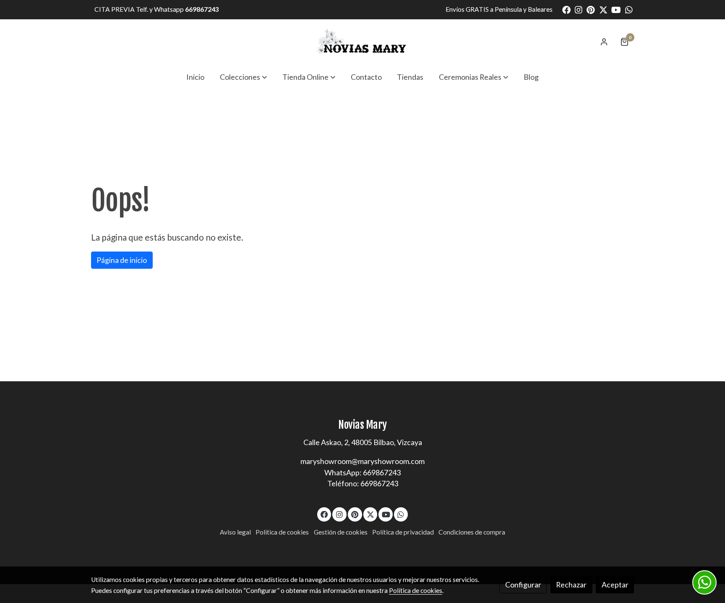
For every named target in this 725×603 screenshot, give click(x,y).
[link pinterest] (591, 9)
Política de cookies (282, 532)
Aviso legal (235, 532)
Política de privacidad (403, 532)
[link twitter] (603, 9)
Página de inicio (121, 260)
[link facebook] (566, 9)
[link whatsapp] (629, 9)
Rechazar (571, 584)
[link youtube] (616, 9)
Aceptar (615, 584)
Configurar (523, 584)
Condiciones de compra (471, 532)
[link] (362, 41)
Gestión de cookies (341, 532)
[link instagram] (578, 9)
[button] (243, 77)
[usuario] (604, 41)
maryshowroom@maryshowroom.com (362, 461)
